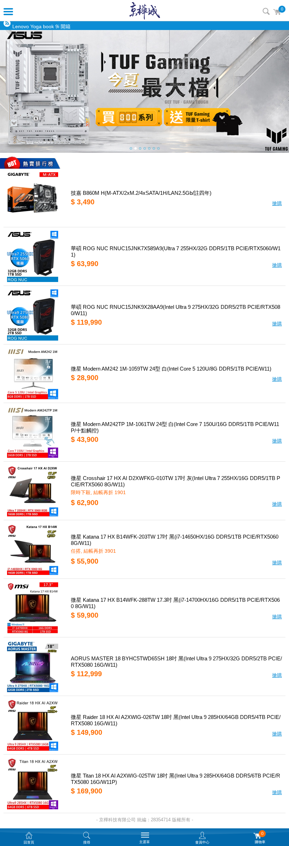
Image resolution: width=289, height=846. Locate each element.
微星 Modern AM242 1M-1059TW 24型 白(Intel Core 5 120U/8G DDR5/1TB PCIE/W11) (171, 369)
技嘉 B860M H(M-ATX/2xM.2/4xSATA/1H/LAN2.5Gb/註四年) (141, 193)
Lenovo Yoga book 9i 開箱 (41, 26)
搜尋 (266, 11)
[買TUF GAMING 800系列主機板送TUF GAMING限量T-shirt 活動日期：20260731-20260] (144, 91)
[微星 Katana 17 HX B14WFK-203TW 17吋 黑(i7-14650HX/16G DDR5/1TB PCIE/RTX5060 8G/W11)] (34, 549)
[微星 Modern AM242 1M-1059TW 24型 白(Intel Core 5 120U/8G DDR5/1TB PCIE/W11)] (34, 373)
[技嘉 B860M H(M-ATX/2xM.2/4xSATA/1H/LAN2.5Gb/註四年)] (34, 197)
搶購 (277, 203)
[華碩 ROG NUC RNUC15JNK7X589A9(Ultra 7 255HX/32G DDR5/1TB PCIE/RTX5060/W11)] (34, 256)
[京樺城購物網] (144, 10)
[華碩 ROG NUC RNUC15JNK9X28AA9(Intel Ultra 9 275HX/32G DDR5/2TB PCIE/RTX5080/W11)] (34, 315)
